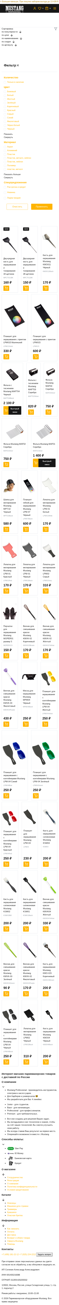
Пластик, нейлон (15, 161)
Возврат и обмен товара (18, 1238)
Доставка (11, 1235)
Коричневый (13, 106)
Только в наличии (15, 82)
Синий (10, 117)
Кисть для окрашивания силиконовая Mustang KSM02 (9, 905)
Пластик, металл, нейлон (19, 158)
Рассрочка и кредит (16, 187)
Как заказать (13, 1228)
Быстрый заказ (15, 410)
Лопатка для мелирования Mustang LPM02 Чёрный (29, 1034)
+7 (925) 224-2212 (27, 1254)
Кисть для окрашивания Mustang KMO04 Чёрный (49, 1034)
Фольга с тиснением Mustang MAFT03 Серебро (33, 386)
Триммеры (12, 1209)
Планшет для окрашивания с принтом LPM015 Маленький (14, 339)
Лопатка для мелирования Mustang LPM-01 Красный (9, 570)
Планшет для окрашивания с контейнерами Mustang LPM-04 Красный (10, 840)
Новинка (11, 192)
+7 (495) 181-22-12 (10, 1254)
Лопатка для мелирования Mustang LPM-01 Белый (49, 505)
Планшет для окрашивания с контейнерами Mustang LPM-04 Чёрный (10, 1038)
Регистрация (13, 1180)
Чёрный (10, 129)
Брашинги (11, 1212)
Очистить (17, 206)
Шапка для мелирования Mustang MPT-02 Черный (9, 505)
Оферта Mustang (15, 1241)
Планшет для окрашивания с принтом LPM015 (44, 339)
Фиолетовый (13, 121)
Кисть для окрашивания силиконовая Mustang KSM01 (29, 905)
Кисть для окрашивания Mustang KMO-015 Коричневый (49, 970)
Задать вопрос (44, 1254)
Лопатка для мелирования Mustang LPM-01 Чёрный (29, 570)
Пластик (11, 154)
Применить (42, 206)
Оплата (10, 1231)
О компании (12, 1183)
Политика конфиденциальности (22, 1186)
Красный (11, 110)
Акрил (10, 146)
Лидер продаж (14, 198)
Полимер (11, 165)
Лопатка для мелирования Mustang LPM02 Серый (49, 570)
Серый (10, 114)
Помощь (11, 1244)
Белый (10, 95)
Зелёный (11, 103)
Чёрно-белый (13, 125)
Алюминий (12, 150)
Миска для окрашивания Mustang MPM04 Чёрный (29, 696)
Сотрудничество (15, 1177)
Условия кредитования (18, 1190)
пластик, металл (15, 169)
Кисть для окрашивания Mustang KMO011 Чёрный (49, 261)
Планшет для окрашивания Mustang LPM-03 (29, 836)
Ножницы (11, 1203)
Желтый (11, 99)
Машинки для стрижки (17, 1206)
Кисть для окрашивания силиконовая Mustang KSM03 (49, 836)
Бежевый (11, 91)
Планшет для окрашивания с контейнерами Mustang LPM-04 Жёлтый (49, 700)
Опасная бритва (15, 1215)
